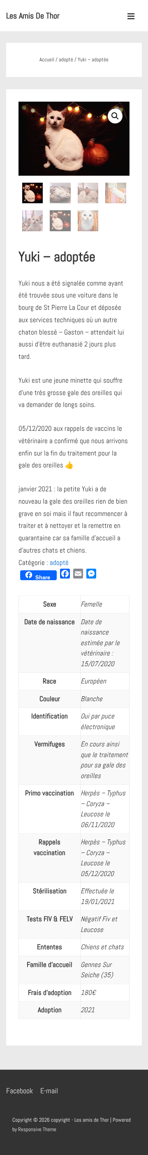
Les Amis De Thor (33, 15)
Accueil (46, 59)
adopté (66, 59)
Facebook (19, 1090)
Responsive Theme (37, 1129)
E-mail (49, 1090)
